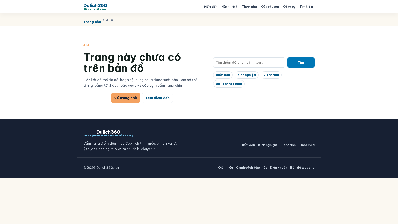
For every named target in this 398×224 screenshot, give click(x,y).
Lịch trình (271, 75)
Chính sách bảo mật (251, 167)
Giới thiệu (225, 167)
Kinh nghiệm (246, 75)
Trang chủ (92, 22)
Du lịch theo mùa (229, 84)
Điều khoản (278, 167)
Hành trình (230, 7)
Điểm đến (210, 7)
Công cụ (289, 7)
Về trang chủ (125, 98)
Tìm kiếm (306, 7)
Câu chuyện (270, 7)
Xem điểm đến (157, 98)
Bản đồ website (302, 167)
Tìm (301, 62)
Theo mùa (249, 7)
